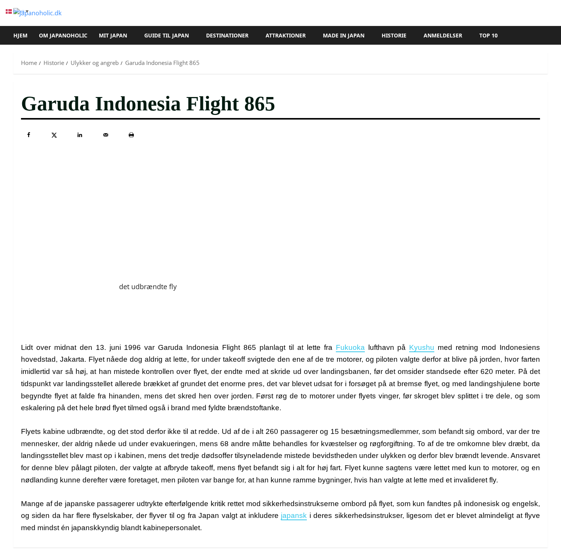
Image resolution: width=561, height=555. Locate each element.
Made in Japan (343, 35)
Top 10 (488, 35)
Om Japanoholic (63, 35)
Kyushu (421, 347)
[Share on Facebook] (28, 134)
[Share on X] (54, 134)
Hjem (20, 35)
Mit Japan (113, 35)
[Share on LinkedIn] (79, 134)
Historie (394, 35)
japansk (294, 515)
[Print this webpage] (131, 134)
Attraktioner (286, 35)
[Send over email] (105, 134)
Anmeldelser (443, 35)
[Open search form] (545, 35)
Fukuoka (350, 347)
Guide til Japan (166, 35)
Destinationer (227, 35)
